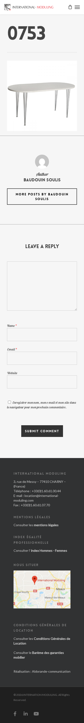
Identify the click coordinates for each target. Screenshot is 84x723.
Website (12, 373)
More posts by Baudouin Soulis (42, 196)
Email (12, 349)
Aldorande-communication (51, 671)
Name (12, 326)
